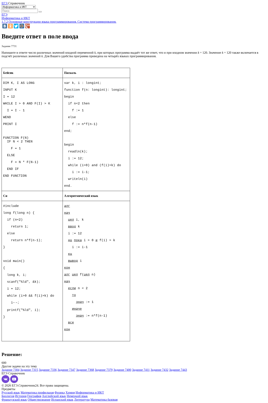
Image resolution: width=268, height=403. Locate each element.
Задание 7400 (122, 369)
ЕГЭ (4, 14)
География (34, 396)
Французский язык (14, 399)
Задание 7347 (66, 369)
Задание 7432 (159, 369)
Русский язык (11, 392)
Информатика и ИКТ (16, 18)
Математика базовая (104, 399)
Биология (8, 396)
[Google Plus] (27, 26)
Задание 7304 (10, 369)
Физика (60, 392)
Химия (70, 392)
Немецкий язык (77, 396)
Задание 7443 (178, 369)
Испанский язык (62, 399)
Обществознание (39, 399)
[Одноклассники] (10, 26)
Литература (82, 399)
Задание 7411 (141, 369)
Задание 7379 (104, 369)
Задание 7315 (29, 369)
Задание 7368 (85, 369)
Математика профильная (37, 392)
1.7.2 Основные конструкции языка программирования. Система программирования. (59, 21)
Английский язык (54, 396)
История (20, 396)
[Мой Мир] (21, 26)
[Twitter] (16, 26)
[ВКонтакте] (4, 26)
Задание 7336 (48, 369)
